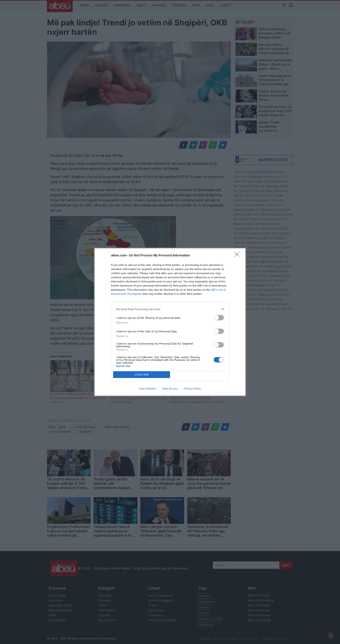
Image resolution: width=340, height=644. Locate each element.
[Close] (238, 255)
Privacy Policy (192, 388)
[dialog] (170, 322)
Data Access (170, 388)
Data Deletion (147, 388)
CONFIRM (141, 374)
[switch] (219, 317)
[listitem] (170, 309)
